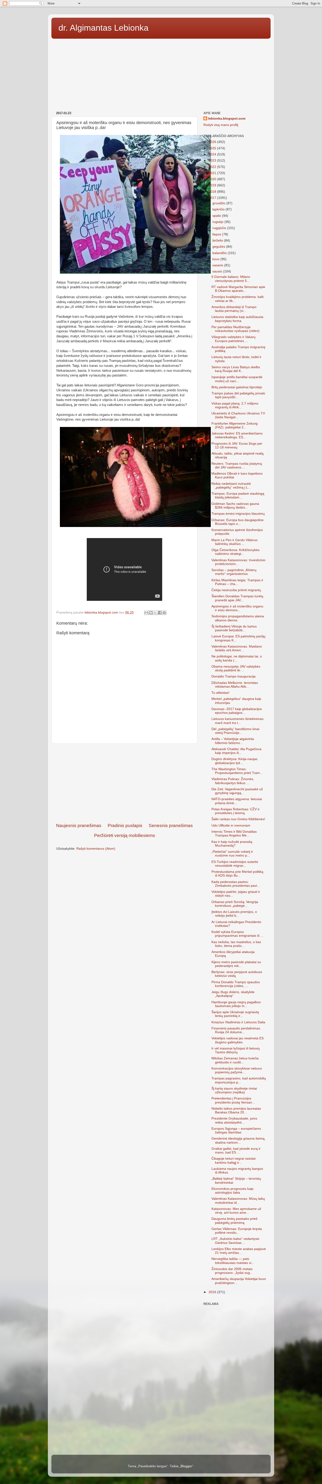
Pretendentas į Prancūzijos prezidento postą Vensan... (233, 1100)
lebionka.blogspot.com (226, 118)
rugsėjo (218, 222)
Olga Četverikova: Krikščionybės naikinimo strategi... (235, 552)
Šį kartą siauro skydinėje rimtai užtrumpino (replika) (234, 1090)
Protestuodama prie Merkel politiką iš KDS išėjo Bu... (237, 873)
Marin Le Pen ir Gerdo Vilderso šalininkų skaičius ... (234, 542)
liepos (217, 234)
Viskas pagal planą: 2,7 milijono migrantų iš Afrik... (234, 405)
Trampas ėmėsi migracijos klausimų (238, 513)
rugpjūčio (219, 228)
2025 (213, 148)
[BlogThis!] (151, 612)
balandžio (220, 253)
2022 (213, 167)
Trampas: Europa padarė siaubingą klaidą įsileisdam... (237, 495)
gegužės (219, 246)
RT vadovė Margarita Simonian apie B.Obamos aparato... (238, 289)
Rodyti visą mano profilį (220, 125)
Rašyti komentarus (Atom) (95, 848)
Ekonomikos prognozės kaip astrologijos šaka (232, 1190)
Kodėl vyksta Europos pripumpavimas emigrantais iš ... (237, 933)
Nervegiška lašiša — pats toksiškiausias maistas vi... (232, 1260)
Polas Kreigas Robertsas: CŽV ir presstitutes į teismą (235, 811)
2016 (213, 1292)
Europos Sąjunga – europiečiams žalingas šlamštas (236, 1130)
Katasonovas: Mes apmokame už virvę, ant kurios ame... (236, 1210)
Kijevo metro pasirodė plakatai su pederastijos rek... (236, 964)
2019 (213, 185)
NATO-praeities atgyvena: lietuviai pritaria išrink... (236, 801)
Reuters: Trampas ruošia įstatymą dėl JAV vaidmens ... (236, 465)
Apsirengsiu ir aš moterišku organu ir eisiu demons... (237, 608)
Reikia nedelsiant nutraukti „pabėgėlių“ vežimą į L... (231, 485)
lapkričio (219, 209)
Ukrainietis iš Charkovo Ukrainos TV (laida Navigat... (238, 415)
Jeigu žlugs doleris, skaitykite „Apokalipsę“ (233, 994)
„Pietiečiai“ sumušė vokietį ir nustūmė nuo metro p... (232, 853)
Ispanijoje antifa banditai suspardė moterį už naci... (236, 379)
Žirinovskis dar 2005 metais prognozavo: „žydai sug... (232, 1271)
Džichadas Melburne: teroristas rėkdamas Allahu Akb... (234, 684)
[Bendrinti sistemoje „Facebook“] (159, 612)
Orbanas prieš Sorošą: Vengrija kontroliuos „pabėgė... (234, 903)
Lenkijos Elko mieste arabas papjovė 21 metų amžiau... (238, 1250)
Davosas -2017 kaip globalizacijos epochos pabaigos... (236, 711)
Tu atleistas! (220, 692)
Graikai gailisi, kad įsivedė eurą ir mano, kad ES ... (235, 1150)
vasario (218, 265)
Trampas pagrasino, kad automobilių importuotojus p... (238, 1080)
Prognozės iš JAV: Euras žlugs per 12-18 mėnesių (236, 445)
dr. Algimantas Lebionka (103, 28)
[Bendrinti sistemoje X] (155, 612)
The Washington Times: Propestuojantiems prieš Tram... (237, 771)
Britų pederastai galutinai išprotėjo (236, 387)
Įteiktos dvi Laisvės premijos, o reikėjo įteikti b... (234, 913)
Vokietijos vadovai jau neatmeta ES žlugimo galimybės (237, 1040)
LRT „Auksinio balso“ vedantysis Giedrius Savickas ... (235, 1240)
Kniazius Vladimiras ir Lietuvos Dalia (238, 1022)
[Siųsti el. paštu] (146, 612)
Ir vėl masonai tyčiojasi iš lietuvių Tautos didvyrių (235, 1050)
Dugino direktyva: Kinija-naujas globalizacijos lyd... (234, 761)
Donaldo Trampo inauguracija (233, 676)
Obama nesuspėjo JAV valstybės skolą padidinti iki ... (235, 668)
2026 (213, 142)
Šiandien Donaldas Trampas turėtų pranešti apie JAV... (237, 598)
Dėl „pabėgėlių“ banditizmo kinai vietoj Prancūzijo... (235, 731)
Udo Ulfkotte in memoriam (230, 825)
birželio (218, 240)
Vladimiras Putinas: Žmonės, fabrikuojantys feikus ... (232, 781)
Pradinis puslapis (125, 825)
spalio (217, 215)
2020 (213, 179)
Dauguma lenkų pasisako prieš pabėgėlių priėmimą (234, 1220)
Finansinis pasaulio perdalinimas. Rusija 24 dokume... (236, 1030)
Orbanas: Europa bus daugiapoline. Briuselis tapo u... (237, 522)
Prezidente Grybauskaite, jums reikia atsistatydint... (234, 1120)
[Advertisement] (161, 73)
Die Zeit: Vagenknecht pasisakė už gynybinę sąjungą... (237, 791)
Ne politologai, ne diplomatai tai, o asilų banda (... (236, 658)
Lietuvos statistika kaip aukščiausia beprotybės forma (237, 318)
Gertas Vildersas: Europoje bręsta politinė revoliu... (236, 1230)
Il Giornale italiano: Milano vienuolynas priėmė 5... (230, 278)
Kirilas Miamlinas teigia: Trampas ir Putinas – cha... (237, 582)
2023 (213, 160)
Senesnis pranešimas (171, 825)
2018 (213, 191)
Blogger (186, 1466)
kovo (216, 259)
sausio (217, 271)
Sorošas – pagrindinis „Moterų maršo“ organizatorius (233, 572)
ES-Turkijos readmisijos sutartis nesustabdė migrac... (234, 863)
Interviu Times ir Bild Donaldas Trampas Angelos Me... (234, 833)
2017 (213, 198)
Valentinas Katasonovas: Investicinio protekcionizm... (238, 562)
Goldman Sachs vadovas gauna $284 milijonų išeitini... (235, 505)
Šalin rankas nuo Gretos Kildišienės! (238, 819)
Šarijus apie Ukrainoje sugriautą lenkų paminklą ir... (235, 1014)
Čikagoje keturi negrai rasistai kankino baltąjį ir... (233, 1160)
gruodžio (219, 203)
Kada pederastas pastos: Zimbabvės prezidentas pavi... (235, 883)
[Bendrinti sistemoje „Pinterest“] (164, 612)
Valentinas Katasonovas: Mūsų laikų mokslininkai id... (238, 1200)
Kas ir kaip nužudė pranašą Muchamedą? (231, 843)
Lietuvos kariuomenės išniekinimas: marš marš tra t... (237, 720)
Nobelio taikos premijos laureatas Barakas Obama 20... (236, 1110)
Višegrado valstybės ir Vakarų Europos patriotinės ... (233, 339)
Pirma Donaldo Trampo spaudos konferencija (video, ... (235, 984)
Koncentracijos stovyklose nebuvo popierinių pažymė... (236, 1070)
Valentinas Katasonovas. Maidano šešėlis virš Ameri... (236, 648)
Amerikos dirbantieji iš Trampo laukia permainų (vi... (233, 309)
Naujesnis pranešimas (78, 825)
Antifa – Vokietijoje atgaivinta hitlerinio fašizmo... (232, 740)
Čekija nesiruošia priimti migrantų (236, 590)
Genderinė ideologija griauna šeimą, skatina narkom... (238, 1140)
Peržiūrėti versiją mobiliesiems (124, 835)
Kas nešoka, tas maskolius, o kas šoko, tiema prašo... (236, 944)
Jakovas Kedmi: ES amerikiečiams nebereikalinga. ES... (237, 435)
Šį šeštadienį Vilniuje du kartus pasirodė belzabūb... (234, 628)
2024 (213, 154)
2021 (213, 173)
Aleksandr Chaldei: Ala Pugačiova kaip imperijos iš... (236, 751)
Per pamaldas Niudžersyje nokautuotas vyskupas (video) (235, 329)
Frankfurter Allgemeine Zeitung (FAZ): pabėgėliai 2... (234, 425)
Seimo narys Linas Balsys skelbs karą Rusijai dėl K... (235, 369)
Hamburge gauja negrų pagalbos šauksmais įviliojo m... (236, 1004)
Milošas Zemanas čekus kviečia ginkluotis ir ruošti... (235, 1060)
